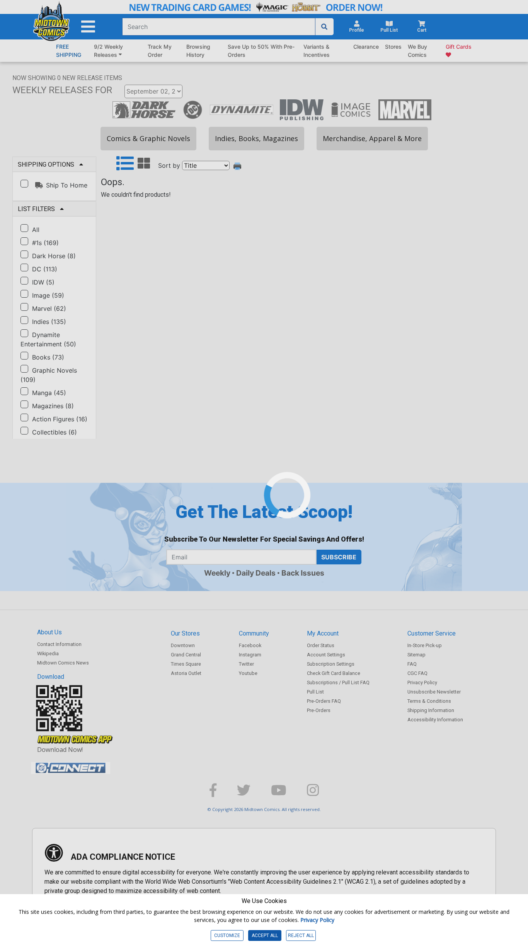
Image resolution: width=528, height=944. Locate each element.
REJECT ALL (301, 935)
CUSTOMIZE (227, 935)
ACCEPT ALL (265, 935)
